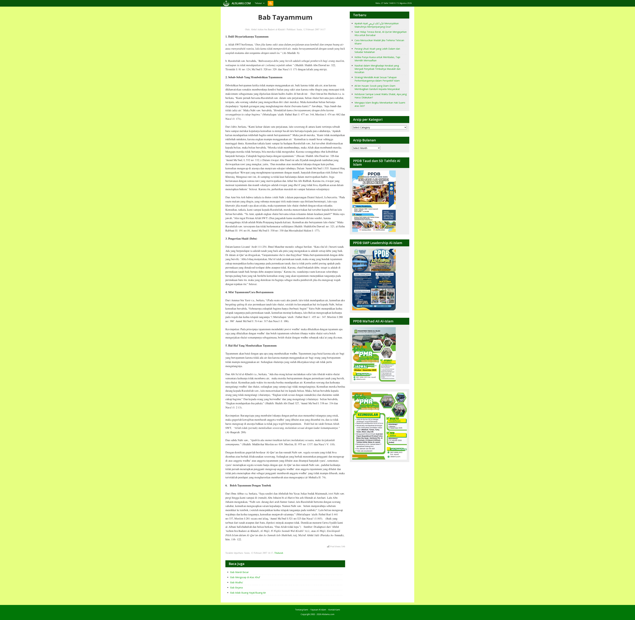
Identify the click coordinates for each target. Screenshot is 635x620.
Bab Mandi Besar (239, 572)
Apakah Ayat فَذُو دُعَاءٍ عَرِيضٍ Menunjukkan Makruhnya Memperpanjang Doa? (377, 25)
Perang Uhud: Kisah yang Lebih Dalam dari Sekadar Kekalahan (377, 50)
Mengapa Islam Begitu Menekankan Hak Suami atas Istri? (380, 104)
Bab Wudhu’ (236, 582)
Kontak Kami (334, 609)
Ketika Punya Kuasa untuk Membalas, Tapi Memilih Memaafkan (377, 59)
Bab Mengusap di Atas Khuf (245, 577)
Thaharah (278, 552)
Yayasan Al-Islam (318, 609)
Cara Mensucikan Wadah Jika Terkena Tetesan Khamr (379, 42)
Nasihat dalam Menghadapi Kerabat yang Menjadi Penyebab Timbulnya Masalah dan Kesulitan (378, 69)
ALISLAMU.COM (241, 3)
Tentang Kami (301, 609)
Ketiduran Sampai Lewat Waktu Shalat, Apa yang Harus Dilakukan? (381, 96)
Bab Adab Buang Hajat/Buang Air (248, 592)
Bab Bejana (236, 587)
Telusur (258, 3)
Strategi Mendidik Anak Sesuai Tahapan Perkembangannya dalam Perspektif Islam (377, 79)
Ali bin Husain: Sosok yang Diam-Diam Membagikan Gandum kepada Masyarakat (377, 87)
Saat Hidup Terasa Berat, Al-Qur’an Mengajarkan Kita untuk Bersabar (381, 33)
